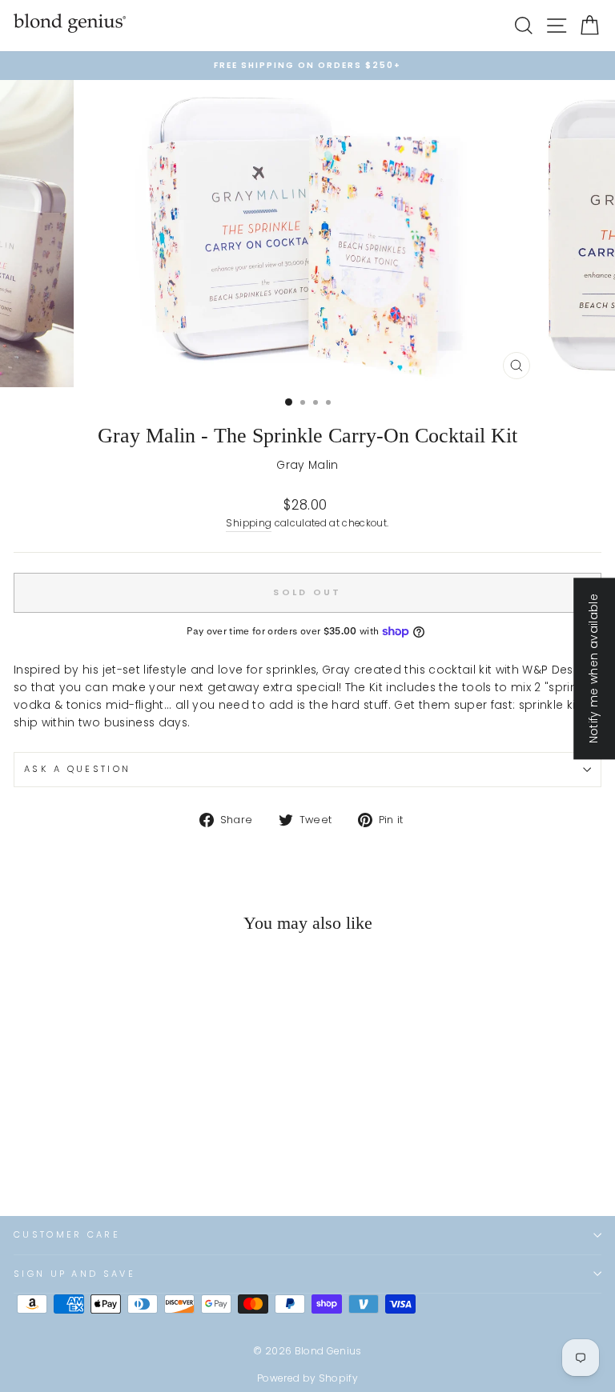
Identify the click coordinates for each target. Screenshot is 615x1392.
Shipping (248, 523)
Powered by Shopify (307, 1378)
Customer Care (67, 1234)
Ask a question (77, 768)
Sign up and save (74, 1273)
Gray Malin (307, 465)
